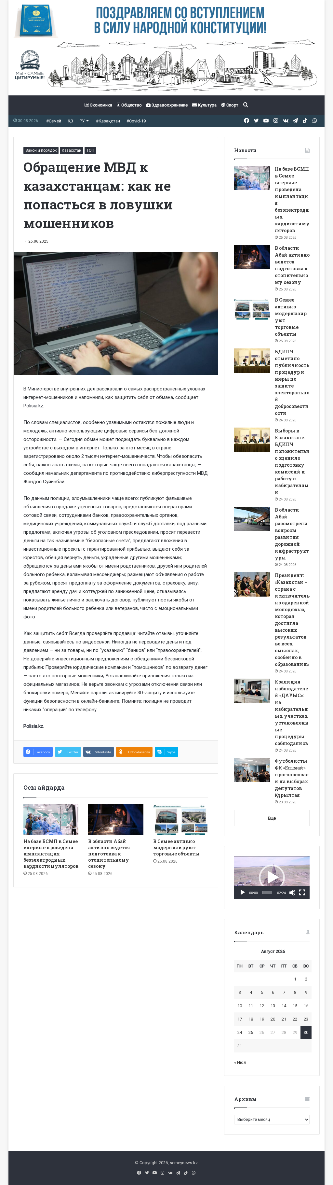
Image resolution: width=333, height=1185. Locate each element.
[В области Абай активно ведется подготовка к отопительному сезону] (115, 819)
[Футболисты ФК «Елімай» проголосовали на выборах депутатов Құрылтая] (252, 770)
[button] (272, 878)
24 (239, 1032)
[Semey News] (166, 66)
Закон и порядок (41, 150)
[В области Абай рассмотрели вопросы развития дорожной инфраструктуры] (252, 519)
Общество (131, 105)
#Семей (53, 121)
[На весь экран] (302, 892)
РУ (82, 121)
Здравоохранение (169, 105)
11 (250, 1005)
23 (306, 1019)
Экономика (100, 105)
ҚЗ (70, 121)
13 (273, 1005)
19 (262, 1019)
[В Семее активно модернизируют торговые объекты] (180, 819)
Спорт (231, 105)
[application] (272, 877)
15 (295, 1005)
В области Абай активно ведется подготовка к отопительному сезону (109, 853)
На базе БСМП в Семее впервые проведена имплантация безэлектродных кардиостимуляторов (50, 853)
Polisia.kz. (33, 726)
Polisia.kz (33, 406)
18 (250, 1019)
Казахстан (71, 150)
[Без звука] (292, 892)
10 (239, 1005)
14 (284, 1005)
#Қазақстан (108, 121)
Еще (272, 818)
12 (262, 1005)
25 (250, 1032)
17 (239, 1019)
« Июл (240, 1062)
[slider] (267, 892)
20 (273, 1019)
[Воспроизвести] (242, 892)
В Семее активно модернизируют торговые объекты (176, 847)
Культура (207, 105)
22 (295, 1019)
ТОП (90, 150)
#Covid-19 (136, 121)
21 (284, 1019)
